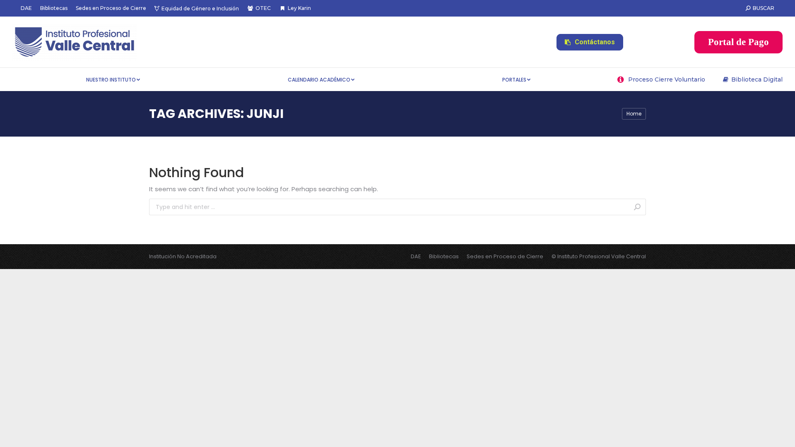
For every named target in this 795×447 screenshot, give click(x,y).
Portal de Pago (738, 42)
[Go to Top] (782, 434)
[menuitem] (26, 8)
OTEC (263, 8)
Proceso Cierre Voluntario (666, 79)
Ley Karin (299, 8)
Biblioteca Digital (757, 79)
